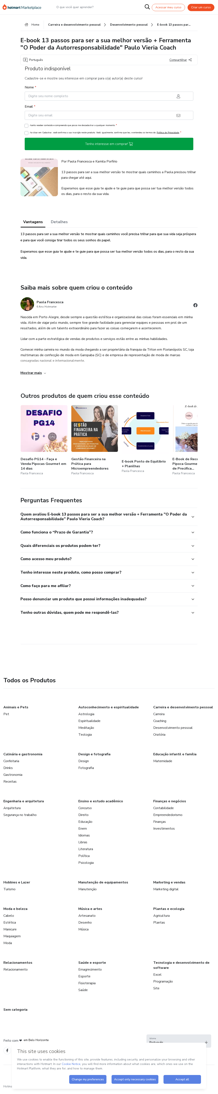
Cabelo (8, 915)
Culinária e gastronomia (22, 754)
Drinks (8, 768)
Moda (7, 943)
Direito (83, 815)
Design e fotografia (94, 754)
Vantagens (33, 221)
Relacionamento (15, 969)
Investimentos (164, 828)
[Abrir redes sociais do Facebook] (195, 306)
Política (84, 856)
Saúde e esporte (92, 962)
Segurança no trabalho (20, 815)
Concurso (85, 808)
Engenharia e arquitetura (23, 801)
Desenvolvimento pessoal (173, 727)
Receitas (10, 781)
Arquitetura (12, 808)
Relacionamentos (17, 962)
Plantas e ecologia (168, 909)
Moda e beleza (15, 909)
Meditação (86, 727)
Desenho (85, 922)
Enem (82, 828)
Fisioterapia (87, 983)
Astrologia (86, 714)
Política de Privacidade (168, 132)
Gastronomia (12, 774)
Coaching (159, 721)
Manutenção (87, 889)
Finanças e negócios (169, 801)
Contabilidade (163, 808)
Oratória (159, 734)
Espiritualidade (89, 721)
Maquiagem (12, 936)
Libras (82, 842)
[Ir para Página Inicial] (24, 7)
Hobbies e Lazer (16, 882)
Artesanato (87, 915)
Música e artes (90, 909)
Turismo (9, 889)
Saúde (83, 990)
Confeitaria (11, 761)
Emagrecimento (90, 969)
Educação (85, 821)
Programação (163, 981)
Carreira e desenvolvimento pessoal (183, 707)
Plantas (159, 922)
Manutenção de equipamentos (103, 882)
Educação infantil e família (174, 754)
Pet (6, 714)
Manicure (10, 929)
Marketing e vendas (169, 882)
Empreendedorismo (167, 815)
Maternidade (162, 761)
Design (83, 761)
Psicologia (86, 862)
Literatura (85, 849)
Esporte (84, 976)
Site (156, 988)
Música (83, 929)
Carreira (159, 714)
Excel (157, 974)
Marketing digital (166, 889)
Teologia (85, 734)
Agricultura (161, 915)
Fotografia (86, 768)
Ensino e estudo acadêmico (100, 801)
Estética (9, 922)
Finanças (159, 821)
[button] (104, 516)
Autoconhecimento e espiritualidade (108, 707)
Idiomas (84, 835)
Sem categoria (15, 1009)
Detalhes (59, 221)
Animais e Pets (15, 707)
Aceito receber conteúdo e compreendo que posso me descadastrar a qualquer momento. (73, 125)
